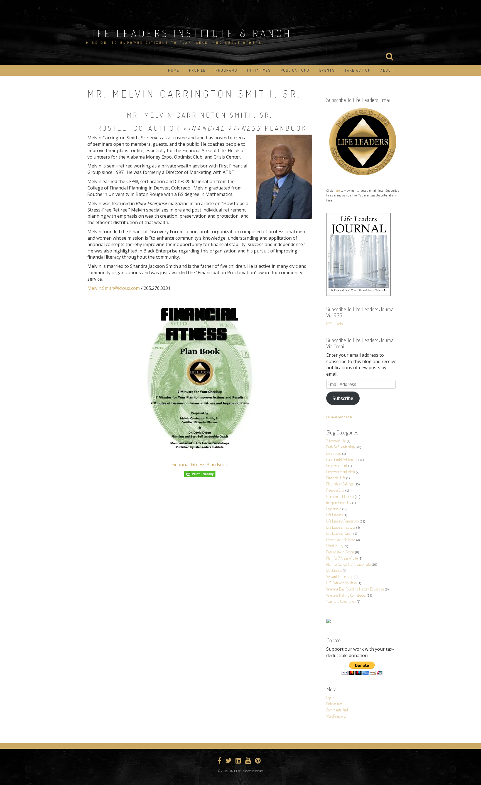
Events (327, 70)
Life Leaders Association (342, 521)
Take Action (358, 70)
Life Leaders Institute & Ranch (189, 33)
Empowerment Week (340, 471)
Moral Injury (334, 545)
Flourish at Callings (340, 484)
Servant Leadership (339, 576)
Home (173, 70)
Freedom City (335, 490)
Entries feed (334, 703)
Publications (295, 70)
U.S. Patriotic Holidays (341, 582)
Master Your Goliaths (340, 539)
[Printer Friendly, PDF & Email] (199, 474)
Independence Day (338, 502)
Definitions (333, 453)
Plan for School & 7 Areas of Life (348, 564)
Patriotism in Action (340, 552)
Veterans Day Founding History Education (355, 589)
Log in (330, 697)
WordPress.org (336, 716)
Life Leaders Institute (340, 527)
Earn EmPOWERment (341, 459)
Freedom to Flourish (340, 496)
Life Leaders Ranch (339, 533)
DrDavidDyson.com (339, 417)
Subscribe (343, 398)
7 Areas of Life (336, 440)
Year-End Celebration (341, 601)
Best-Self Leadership (340, 446)
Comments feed (337, 710)
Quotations (334, 570)
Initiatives (259, 70)
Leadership (333, 508)
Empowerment (336, 465)
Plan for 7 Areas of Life (342, 558)
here (337, 190)
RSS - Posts (334, 323)
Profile (197, 70)
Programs (226, 70)
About (387, 70)
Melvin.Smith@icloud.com (113, 288)
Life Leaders (334, 514)
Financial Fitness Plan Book (199, 464)
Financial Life (335, 477)
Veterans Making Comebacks (346, 595)
